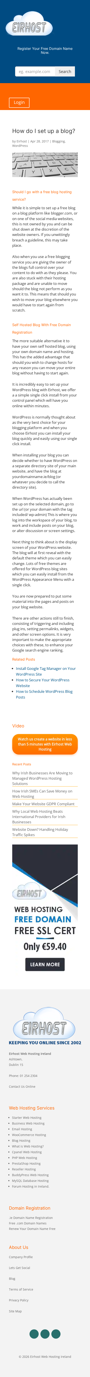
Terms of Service (21, 1289)
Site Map (15, 1311)
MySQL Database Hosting (30, 1181)
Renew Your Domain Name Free (32, 1229)
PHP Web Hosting (24, 1158)
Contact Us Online (22, 1086)
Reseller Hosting (24, 1169)
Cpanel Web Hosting (27, 1152)
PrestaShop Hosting (26, 1163)
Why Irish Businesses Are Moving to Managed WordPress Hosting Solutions (42, 778)
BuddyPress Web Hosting (30, 1175)
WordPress (20, 146)
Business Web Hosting (28, 1123)
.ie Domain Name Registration (31, 1218)
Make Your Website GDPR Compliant (43, 803)
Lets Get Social (19, 1268)
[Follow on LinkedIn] (56, 1334)
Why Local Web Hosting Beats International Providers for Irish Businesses (38, 817)
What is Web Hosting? (28, 1146)
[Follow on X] (45, 1334)
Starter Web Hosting (27, 1117)
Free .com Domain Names (28, 1223)
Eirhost (22, 141)
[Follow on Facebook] (34, 1334)
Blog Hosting (21, 1140)
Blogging (58, 141)
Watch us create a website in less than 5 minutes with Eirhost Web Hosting (45, 744)
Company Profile (21, 1257)
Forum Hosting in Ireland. (30, 1186)
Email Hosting (22, 1129)
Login (19, 102)
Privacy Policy (18, 1300)
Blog (12, 1278)
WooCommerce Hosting (29, 1135)
